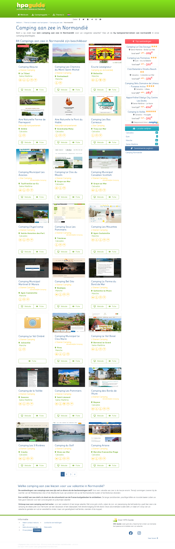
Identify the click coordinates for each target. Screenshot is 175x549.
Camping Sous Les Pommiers (65, 228)
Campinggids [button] (41, 15)
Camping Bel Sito (64, 281)
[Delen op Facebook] (79, 19)
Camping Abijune (28, 66)
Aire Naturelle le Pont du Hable (69, 121)
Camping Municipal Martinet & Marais (29, 283)
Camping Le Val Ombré (32, 336)
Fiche (41, 90)
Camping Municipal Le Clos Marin (67, 337)
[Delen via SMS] (100, 19)
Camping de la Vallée (30, 390)
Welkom (24, 15)
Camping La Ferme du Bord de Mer (103, 283)
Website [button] (27, 90)
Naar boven (152, 538)
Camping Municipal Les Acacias (32, 173)
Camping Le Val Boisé (103, 336)
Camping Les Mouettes (104, 226)
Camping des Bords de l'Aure (104, 392)
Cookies (37, 530)
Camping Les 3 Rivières (32, 445)
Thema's (59, 15)
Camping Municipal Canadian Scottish (102, 173)
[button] (69, 15)
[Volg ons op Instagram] (139, 533)
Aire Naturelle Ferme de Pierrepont (32, 121)
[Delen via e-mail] (96, 19)
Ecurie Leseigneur (101, 66)
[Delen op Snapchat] (88, 19)
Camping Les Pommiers (68, 390)
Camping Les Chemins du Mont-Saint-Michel (67, 68)
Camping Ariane (100, 445)
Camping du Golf (64, 445)
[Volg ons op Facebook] (131, 533)
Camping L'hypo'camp (31, 226)
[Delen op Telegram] (92, 19)
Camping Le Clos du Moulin (66, 173)
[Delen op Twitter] (83, 19)
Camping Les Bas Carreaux (101, 121)
